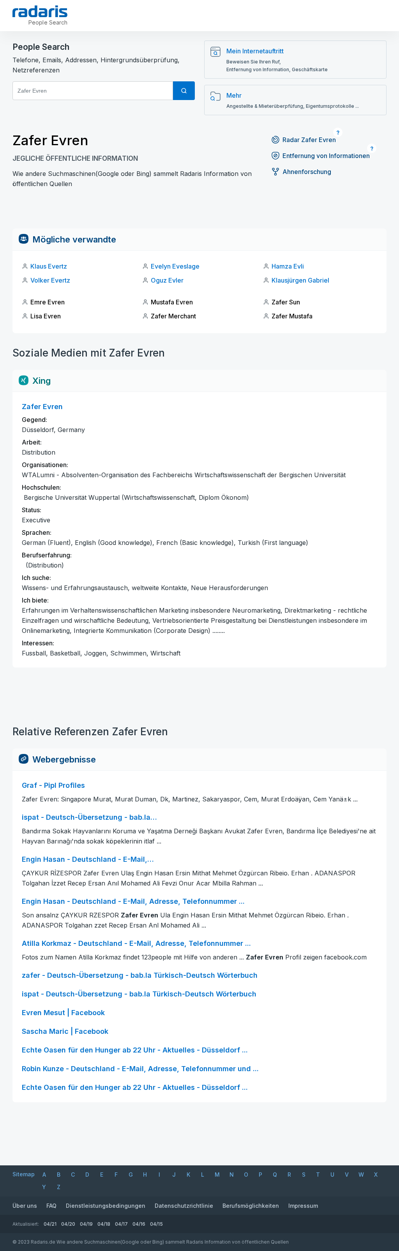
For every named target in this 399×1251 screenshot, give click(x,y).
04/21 (50, 1224)
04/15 (156, 1224)
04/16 (138, 1224)
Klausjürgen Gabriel (300, 280)
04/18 (103, 1224)
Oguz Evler (167, 280)
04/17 (121, 1224)
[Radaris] (39, 11)
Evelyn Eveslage (175, 266)
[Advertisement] (199, 210)
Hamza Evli (288, 266)
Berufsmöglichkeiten (250, 1205)
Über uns (24, 1205)
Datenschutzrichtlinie (184, 1205)
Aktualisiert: (25, 1224)
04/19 (86, 1224)
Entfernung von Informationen (326, 156)
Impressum (303, 1205)
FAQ (51, 1205)
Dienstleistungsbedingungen (105, 1205)
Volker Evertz (50, 280)
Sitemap (23, 1174)
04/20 (68, 1224)
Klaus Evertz (48, 266)
